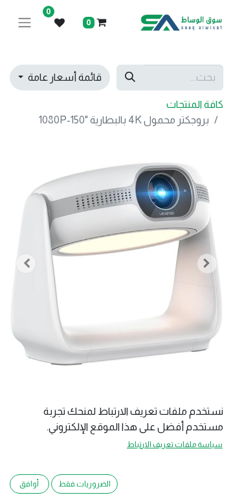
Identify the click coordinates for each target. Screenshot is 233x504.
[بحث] (130, 77)
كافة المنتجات (194, 104)
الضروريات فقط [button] (84, 483)
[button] (208, 263)
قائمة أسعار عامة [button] (64, 77)
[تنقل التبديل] (24, 23)
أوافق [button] (29, 483)
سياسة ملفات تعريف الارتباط (175, 444)
